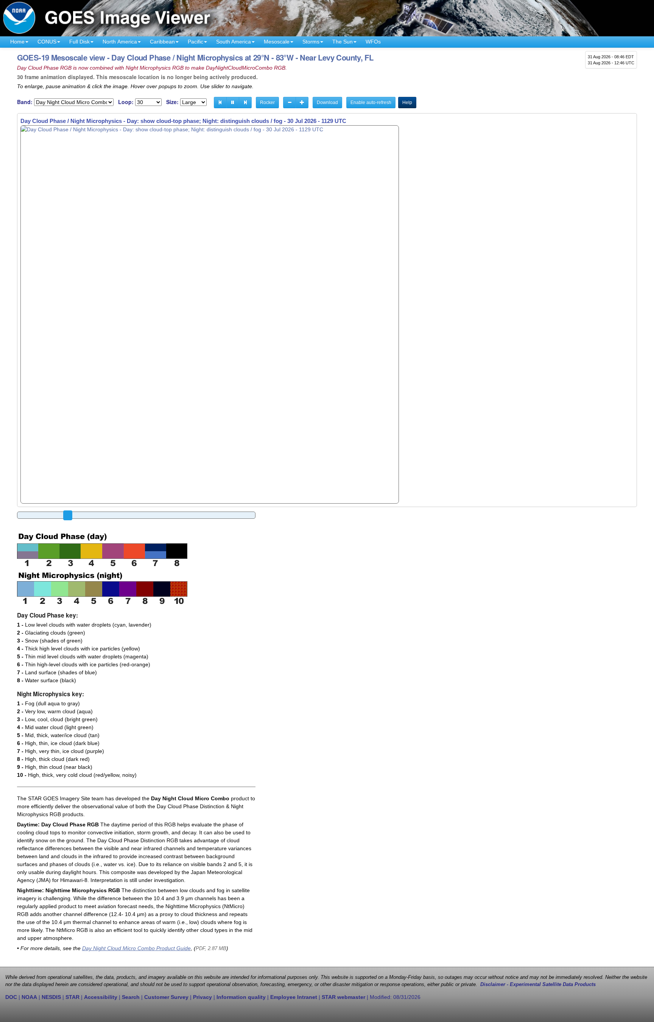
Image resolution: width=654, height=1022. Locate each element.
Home (17, 42)
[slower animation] (289, 102)
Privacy (202, 997)
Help (407, 102)
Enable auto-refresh (370, 102)
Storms (310, 42)
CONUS (46, 42)
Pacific (195, 42)
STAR (72, 997)
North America (120, 42)
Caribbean (162, 42)
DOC (11, 997)
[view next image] (245, 102)
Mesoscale (277, 42)
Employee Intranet (293, 997)
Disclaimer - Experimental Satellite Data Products (538, 984)
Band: (25, 102)
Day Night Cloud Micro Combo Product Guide (136, 948)
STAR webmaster (343, 997)
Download (327, 102)
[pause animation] (232, 102)
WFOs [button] (373, 42)
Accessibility (100, 997)
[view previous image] (220, 102)
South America (233, 42)
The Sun (342, 42)
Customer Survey (166, 997)
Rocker (267, 102)
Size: (172, 102)
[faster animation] (302, 102)
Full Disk (79, 42)
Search (131, 997)
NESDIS (51, 997)
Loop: (126, 102)
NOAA (29, 997)
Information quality (241, 997)
